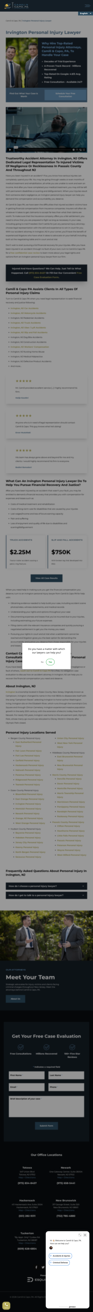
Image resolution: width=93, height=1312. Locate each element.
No (42, 662)
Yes (50, 662)
